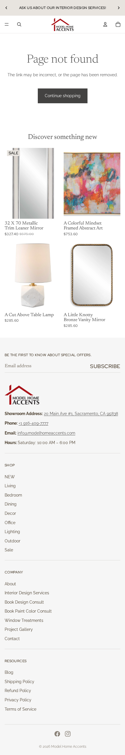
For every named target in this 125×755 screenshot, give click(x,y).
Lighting (12, 531)
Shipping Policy (19, 681)
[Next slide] (118, 7)
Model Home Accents (68, 747)
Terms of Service (20, 709)
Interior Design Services (27, 593)
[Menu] (6, 24)
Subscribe (105, 366)
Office (10, 522)
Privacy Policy (18, 700)
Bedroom (13, 495)
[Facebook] (57, 733)
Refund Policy (18, 690)
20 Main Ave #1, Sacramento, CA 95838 (81, 413)
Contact (12, 638)
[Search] (19, 24)
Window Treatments (24, 620)
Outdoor (12, 541)
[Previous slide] (6, 7)
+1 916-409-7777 (33, 423)
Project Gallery (19, 629)
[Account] (105, 24)
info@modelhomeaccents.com (46, 433)
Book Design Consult (24, 602)
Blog (9, 672)
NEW (10, 477)
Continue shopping (63, 95)
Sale (9, 550)
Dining (11, 504)
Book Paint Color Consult (28, 611)
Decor (10, 513)
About (10, 584)
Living (10, 486)
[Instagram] (67, 733)
